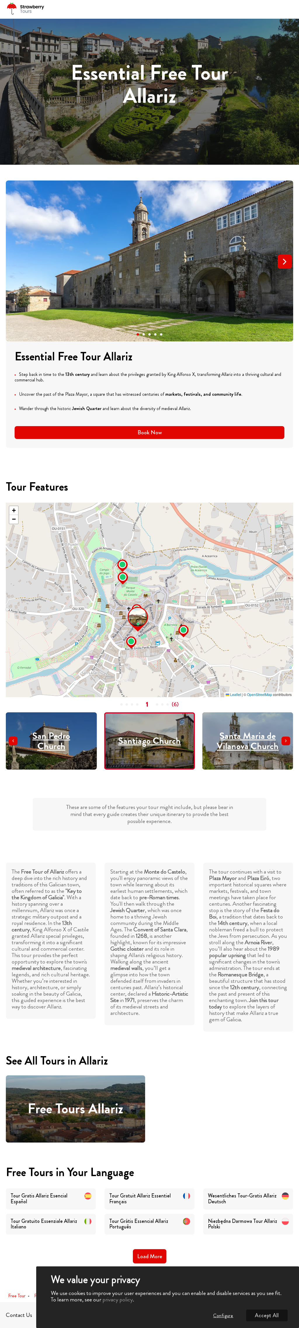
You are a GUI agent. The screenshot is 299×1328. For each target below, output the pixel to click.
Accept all (267, 1315)
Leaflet (235, 694)
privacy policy (117, 1299)
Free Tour (16, 1296)
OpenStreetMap (259, 694)
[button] (138, 334)
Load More (149, 1256)
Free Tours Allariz (75, 1109)
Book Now (150, 432)
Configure (223, 1315)
